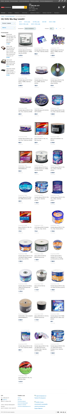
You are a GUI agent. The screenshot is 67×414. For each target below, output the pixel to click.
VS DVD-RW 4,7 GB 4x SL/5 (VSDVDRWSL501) (24, 168)
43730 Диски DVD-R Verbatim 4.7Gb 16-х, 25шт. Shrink (41, 228)
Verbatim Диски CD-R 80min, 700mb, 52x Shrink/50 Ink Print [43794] (25, 287)
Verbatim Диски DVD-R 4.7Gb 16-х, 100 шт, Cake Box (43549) (57, 169)
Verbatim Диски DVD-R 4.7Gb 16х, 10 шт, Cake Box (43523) (25, 346)
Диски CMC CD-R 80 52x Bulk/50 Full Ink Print (40, 256)
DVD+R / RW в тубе (23, 24)
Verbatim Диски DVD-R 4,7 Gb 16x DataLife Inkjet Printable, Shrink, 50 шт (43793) (25, 257)
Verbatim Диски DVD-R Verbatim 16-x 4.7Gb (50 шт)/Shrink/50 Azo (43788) (57, 257)
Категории (3, 12)
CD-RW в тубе (36, 21)
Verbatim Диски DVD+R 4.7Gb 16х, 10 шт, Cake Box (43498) (25, 111)
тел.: (34, 4)
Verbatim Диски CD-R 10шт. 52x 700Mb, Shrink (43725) (25, 198)
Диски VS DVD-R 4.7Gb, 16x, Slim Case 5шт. (41, 139)
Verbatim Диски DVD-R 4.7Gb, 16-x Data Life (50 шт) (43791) (58, 286)
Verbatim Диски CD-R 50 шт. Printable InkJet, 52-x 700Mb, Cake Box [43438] (25, 51)
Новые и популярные (29, 28)
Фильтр (4, 27)
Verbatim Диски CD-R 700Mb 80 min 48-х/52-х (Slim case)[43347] (57, 317)
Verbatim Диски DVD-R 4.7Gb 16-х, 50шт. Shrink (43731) (57, 228)
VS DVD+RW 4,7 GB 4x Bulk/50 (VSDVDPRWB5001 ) (25, 316)
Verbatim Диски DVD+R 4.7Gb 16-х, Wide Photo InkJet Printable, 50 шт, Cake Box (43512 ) (58, 348)
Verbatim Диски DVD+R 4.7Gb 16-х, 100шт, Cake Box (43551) (58, 199)
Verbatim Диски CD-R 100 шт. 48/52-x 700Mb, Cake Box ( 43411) (25, 81)
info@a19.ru (33, 10)
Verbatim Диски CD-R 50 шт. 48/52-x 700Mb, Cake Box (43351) (57, 51)
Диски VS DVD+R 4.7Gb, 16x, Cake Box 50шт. (25, 378)
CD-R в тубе (27, 21)
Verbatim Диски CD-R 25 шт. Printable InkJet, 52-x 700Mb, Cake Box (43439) (41, 169)
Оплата (2, 1)
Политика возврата (14, 1)
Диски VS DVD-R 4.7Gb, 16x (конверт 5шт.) (24, 228)
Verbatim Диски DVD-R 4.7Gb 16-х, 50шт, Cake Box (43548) (58, 111)
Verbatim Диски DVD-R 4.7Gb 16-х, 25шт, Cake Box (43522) (41, 50)
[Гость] (59, 7)
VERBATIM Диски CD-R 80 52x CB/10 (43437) (41, 111)
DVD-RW (44, 21)
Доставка (7, 1)
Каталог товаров (6, 23)
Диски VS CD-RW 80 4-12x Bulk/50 (57, 139)
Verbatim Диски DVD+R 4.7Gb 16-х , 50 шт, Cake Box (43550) (41, 199)
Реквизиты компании (34, 1)
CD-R (20, 21)
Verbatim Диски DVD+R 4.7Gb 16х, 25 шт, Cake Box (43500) (25, 139)
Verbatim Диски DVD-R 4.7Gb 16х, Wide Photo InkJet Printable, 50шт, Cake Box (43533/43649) (41, 348)
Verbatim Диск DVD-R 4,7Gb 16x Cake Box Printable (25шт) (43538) (57, 81)
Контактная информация (24, 1)
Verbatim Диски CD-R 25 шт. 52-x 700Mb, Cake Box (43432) (41, 81)
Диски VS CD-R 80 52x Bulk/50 (39, 286)
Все (51, 28)
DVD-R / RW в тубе (35, 24)
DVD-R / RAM (52, 21)
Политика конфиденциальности (46, 1)
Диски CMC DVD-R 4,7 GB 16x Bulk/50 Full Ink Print (41, 316)
